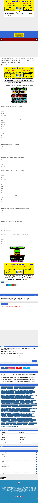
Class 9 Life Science (4, 403)
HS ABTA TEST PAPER (5, 411)
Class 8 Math (34, 400)
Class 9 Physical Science (20, 403)
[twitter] (26, 368)
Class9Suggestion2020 (5, 405)
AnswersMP (8, 390)
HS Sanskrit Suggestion (5, 416)
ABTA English (26, 387)
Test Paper (25, 424)
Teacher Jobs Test (4, 435)
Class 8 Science (4, 401)
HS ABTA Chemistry (5, 408)
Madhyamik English (32, 416)
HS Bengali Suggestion (13, 411)
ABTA (16, 387)
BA (18, 390)
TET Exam (3, 426)
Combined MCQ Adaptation (14, 405)
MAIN (32, 421)
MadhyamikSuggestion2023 (25, 421)
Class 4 (26, 393)
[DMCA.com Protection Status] (3, 479)
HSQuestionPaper (17, 416)
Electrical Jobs (22, 439)
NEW (15, 423)
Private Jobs (21, 434)
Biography (22, 390)
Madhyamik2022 (33, 419)
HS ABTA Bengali (19, 406)
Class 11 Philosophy (5, 393)
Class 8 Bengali (8, 400)
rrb (11, 424)
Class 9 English (17, 401)
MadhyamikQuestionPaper (5, 421)
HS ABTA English (19, 408)
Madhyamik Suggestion (15, 419)
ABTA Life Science (10, 388)
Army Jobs (3, 439)
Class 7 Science (32, 398)
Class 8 (3, 400)
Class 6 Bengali (21, 395)
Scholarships (20, 424)
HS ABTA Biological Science (28, 406)
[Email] (15, 285)
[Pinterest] (13, 285)
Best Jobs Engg (3, 432)
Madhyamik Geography (5, 418)
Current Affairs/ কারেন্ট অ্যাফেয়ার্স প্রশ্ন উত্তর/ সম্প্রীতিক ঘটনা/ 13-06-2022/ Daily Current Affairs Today (15, 298)
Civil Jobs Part (22, 432)
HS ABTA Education (12, 408)
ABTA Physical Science (23, 388)
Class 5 (30, 393)
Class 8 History (28, 400)
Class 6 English (27, 395)
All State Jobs (22, 442)
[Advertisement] (19, 24)
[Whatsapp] (11, 285)
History (10, 406)
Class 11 (31, 390)
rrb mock (15, 424)
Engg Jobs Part (3, 434)
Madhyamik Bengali (24, 416)
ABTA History (4, 388)
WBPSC (17, 426)
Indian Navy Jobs (22, 437)
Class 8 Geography (21, 400)
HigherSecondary (4, 406)
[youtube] (19, 368)
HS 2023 (14, 406)
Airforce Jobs (3, 437)
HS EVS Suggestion (12, 413)
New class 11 (19, 423)
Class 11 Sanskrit (21, 393)
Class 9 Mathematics (12, 403)
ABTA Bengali (20, 387)
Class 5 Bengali (4, 395)
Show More (34, 360)
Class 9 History (30, 401)
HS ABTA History (33, 408)
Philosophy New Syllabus (5, 424)
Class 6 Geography (33, 395)
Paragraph (34, 423)
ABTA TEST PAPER (30, 388)
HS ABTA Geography (26, 408)
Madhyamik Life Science (21, 418)
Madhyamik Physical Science (6, 419)
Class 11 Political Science (13, 393)
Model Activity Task (9, 423)
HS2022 (12, 416)
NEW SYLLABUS (25, 423)
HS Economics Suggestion (22, 411)
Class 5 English (10, 395)
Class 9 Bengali (10, 401)
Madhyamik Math (29, 418)
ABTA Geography (32, 387)
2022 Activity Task (4, 387)
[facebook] (4, 368)
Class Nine (27, 403)
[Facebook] (7, 285)
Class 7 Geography (10, 398)
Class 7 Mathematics (24, 398)
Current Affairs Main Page (23, 405)
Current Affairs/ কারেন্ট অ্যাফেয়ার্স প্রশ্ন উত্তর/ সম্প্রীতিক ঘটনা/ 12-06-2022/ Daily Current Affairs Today (15, 299)
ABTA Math (16, 388)
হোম (1, 58)
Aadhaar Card (11, 387)
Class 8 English (14, 400)
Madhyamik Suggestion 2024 (24, 419)
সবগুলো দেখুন (34, 295)
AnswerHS (3, 390)
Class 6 (16, 395)
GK (35, 405)
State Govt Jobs (3, 442)
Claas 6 (27, 390)
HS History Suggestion (30, 413)
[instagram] (11, 368)
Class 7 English (4, 398)
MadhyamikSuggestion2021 (15, 421)
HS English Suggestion (5, 413)
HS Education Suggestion (31, 411)
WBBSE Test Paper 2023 (10, 426)
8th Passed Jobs (22, 435)
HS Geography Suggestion (21, 413)
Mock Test (3, 423)
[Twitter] (9, 285)
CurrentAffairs (4, 58)
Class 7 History (18, 398)
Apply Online (14, 390)
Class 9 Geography (23, 401)
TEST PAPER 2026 (31, 424)
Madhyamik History (13, 418)
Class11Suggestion (33, 403)
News (30, 423)
